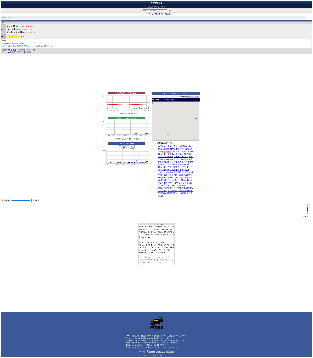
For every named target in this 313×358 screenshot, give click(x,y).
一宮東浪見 (172, 191)
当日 (9, 52)
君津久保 (185, 188)
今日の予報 (153, 14)
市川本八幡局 (179, 146)
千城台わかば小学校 (170, 180)
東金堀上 (161, 178)
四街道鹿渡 (162, 185)
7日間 (13, 52)
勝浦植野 (177, 188)
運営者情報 (170, 352)
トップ (144, 14)
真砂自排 (189, 175)
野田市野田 (172, 167)
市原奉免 (161, 146)
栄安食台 (183, 152)
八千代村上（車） (181, 157)
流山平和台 (186, 172)
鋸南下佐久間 (182, 185)
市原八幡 (177, 172)
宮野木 (163, 193)
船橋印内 (171, 154)
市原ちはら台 (178, 183)
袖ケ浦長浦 (182, 191)
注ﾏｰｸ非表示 (303, 216)
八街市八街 (178, 178)
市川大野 (166, 149)
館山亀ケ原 (188, 180)
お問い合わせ (160, 352)
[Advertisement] (156, 72)
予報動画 (168, 14)
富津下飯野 (168, 188)
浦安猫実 (175, 165)
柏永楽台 (177, 162)
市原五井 (184, 159)
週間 (161, 14)
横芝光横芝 (172, 185)
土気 (181, 180)
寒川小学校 (172, 175)
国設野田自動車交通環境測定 (178, 193)
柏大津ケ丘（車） (173, 159)
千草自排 (181, 175)
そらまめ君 (129, 340)
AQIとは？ (24, 36)
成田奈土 (169, 146)
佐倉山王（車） (183, 167)
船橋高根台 (168, 157)
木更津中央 (168, 172)
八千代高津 (166, 165)
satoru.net (152, 352)
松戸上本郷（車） (177, 149)
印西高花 (175, 152)
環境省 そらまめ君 (193, 97)
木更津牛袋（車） (165, 183)
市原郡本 (166, 170)
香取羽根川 (174, 170)
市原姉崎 (169, 178)
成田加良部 (168, 162)
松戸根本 (179, 154)
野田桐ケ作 (184, 165)
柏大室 (184, 162)
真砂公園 (188, 183)
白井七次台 (166, 152)
